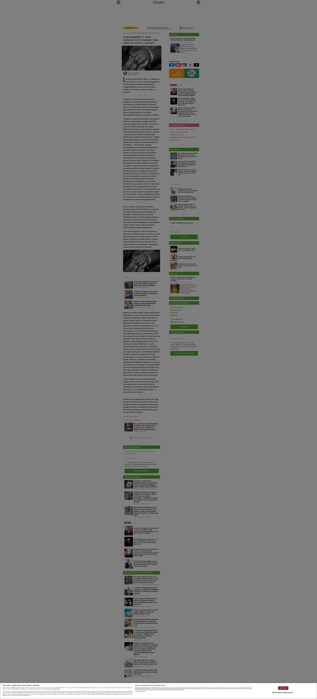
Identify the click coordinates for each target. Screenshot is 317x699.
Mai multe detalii (56, 689)
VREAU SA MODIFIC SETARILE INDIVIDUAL (282, 692)
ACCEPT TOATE (283, 688)
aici (121, 692)
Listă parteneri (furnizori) (140, 691)
